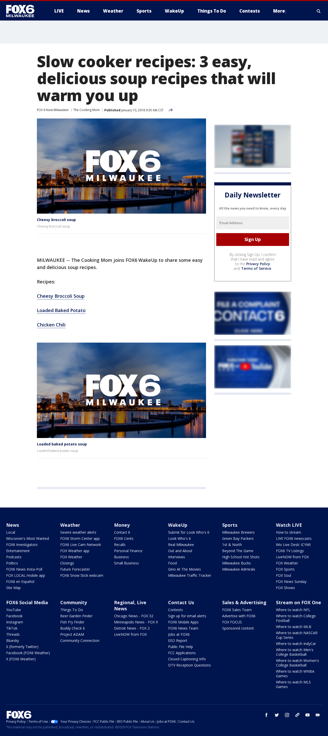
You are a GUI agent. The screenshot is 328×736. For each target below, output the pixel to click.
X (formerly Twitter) (22, 646)
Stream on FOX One (298, 602)
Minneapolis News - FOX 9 (136, 622)
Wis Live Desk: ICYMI (293, 544)
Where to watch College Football (296, 618)
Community (73, 602)
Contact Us (181, 602)
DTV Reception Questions (189, 665)
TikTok (11, 628)
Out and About (180, 550)
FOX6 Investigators (22, 544)
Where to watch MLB (293, 626)
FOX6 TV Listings (290, 550)
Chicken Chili (51, 325)
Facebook (14, 615)
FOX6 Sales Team (237, 609)
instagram (287, 715)
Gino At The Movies (184, 569)
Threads (13, 634)
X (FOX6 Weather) (21, 659)
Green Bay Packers (238, 538)
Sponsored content (238, 628)
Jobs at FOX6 (179, 634)
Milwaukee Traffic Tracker (189, 575)
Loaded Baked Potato (61, 310)
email (318, 715)
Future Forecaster (75, 569)
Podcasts (14, 556)
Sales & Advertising (244, 602)
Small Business (126, 563)
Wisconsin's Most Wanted (27, 538)
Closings (67, 563)
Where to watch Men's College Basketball (294, 652)
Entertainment (18, 550)
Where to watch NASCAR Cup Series (296, 635)
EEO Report (177, 640)
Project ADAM (72, 634)
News (12, 525)
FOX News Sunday (291, 581)
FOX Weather (71, 556)
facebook (266, 715)
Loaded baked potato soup (62, 444)
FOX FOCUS (232, 622)
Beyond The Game (237, 550)
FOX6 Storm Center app (80, 538)
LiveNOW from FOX (292, 556)
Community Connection (79, 640)
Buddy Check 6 (72, 628)
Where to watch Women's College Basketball (297, 663)
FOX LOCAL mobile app (25, 575)
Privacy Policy (258, 263)
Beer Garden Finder (76, 615)
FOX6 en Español (20, 581)
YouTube (13, 609)
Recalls (120, 544)
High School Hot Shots (241, 556)
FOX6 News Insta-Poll (24, 569)
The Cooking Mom (86, 110)
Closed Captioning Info (187, 659)
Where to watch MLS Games (293, 684)
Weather (70, 525)
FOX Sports (285, 569)
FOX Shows (285, 587)
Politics (12, 563)
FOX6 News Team (183, 628)
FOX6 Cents (124, 538)
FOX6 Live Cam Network (80, 544)
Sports (229, 525)
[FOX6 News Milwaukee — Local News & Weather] (23, 11)
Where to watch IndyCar (296, 643)
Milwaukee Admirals (238, 569)
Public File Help (180, 646)
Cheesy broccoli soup (56, 219)
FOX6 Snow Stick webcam (81, 575)
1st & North (232, 544)
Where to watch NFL (293, 609)
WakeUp (177, 525)
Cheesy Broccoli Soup (61, 296)
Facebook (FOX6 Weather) (28, 652)
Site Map (13, 587)
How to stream (288, 532)
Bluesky (12, 640)
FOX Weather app (74, 550)
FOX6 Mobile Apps (183, 622)
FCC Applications (182, 652)
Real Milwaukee (181, 544)
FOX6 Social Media (27, 602)
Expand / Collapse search (319, 11)
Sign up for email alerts (187, 615)
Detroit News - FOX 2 (132, 628)
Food (172, 563)
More (279, 11)
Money (122, 525)
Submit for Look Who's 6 (188, 532)
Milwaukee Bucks (236, 563)
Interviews (176, 556)
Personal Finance (128, 550)
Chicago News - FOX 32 (133, 615)
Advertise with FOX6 (238, 615)
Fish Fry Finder (72, 622)
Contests (175, 609)
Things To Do (71, 609)
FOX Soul (283, 575)
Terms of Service (256, 268)
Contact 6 (122, 532)
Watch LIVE (289, 525)
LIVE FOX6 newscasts (294, 538)
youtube (307, 715)
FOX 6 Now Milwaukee (53, 110)
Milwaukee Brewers (238, 532)
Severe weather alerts (78, 532)
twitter (277, 715)
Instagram (14, 622)
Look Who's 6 (179, 538)
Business (121, 556)
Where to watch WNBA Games (295, 673)
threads (297, 715)
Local (10, 532)
